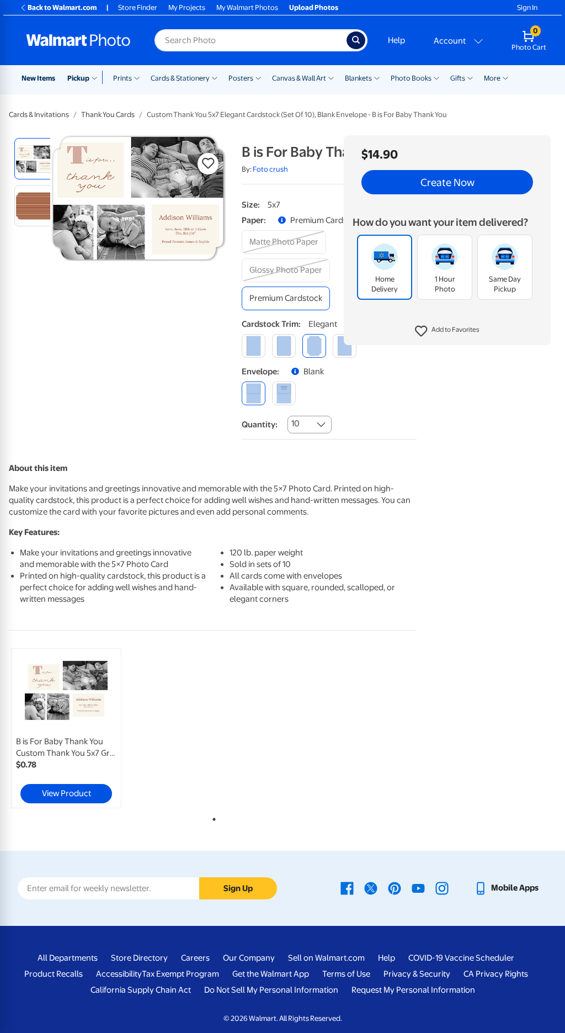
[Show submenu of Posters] (258, 77)
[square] (253, 346)
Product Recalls (53, 974)
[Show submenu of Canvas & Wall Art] (331, 77)
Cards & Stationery (180, 78)
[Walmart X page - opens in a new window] (370, 888)
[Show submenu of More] (505, 77)
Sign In (527, 7)
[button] (447, 331)
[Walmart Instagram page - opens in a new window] (442, 888)
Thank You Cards (108, 114)
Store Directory (139, 958)
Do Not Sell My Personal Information (271, 990)
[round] (284, 346)
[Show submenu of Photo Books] (436, 77)
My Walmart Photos (247, 7)
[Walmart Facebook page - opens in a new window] (347, 888)
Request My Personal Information (413, 990)
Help (396, 40)
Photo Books (411, 78)
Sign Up (238, 888)
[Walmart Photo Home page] (78, 40)
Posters (240, 78)
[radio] (35, 158)
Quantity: (260, 425)
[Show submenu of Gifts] (470, 77)
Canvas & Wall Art (299, 78)
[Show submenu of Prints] (137, 77)
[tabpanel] (77, 728)
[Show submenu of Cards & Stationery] (214, 77)
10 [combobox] (295, 423)
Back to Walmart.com (62, 7)
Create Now (447, 182)
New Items (38, 78)
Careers (195, 958)
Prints (122, 78)
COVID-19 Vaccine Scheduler (461, 958)
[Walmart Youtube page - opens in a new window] (418, 888)
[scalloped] (344, 346)
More (492, 78)
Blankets (358, 78)
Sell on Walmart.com (326, 958)
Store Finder (137, 7)
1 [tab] (211, 817)
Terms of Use (346, 974)
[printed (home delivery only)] (284, 393)
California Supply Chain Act (140, 990)
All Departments (68, 958)
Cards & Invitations (39, 114)
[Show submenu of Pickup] (97, 77)
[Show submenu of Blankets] (377, 77)
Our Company (249, 958)
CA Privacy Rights (495, 974)
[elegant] (314, 346)
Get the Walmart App (270, 974)
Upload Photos (313, 7)
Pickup (78, 78)
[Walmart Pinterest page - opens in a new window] (394, 888)
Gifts (457, 78)
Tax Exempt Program (180, 974)
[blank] (253, 393)
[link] (66, 728)
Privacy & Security (416, 974)
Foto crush (270, 169)
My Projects (186, 7)
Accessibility (119, 974)
